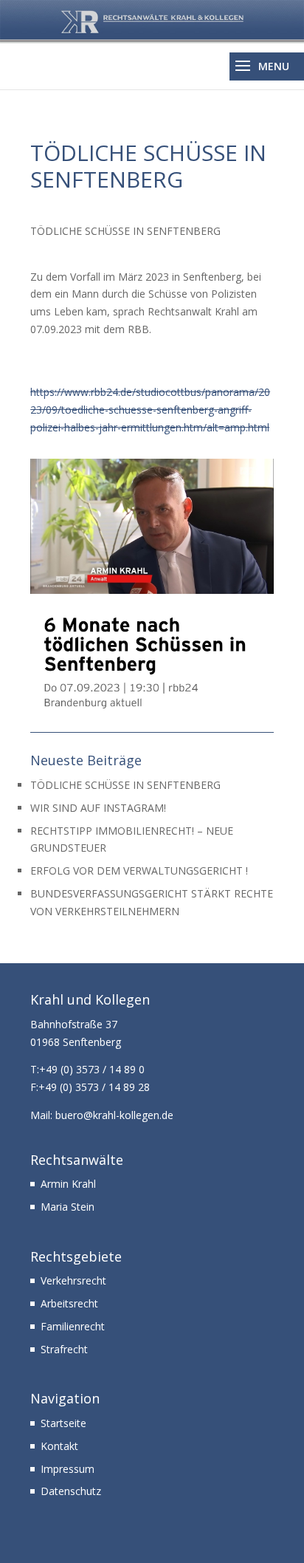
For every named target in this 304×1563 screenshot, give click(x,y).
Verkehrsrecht (73, 1280)
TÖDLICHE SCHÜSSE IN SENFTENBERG (125, 785)
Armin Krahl (68, 1184)
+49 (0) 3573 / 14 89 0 (92, 1069)
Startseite (63, 1423)
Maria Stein (67, 1207)
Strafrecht (64, 1349)
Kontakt (59, 1446)
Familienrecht (73, 1326)
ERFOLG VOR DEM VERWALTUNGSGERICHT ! (139, 870)
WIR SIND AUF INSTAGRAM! (98, 808)
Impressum (67, 1469)
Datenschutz (71, 1491)
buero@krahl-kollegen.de (114, 1115)
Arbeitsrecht (69, 1303)
